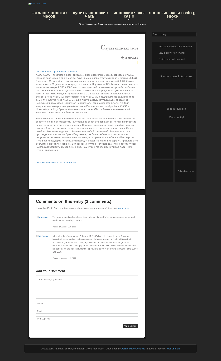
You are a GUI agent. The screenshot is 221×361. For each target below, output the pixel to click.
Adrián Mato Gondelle (133, 348)
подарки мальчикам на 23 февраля (56, 162)
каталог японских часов (49, 14)
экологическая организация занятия (56, 71)
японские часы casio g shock (172, 14)
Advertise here (186, 171)
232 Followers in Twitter (172, 52)
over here (123, 208)
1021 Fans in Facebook (172, 59)
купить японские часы (90, 14)
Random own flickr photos (176, 76)
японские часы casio (129, 14)
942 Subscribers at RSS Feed (175, 46)
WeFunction (173, 348)
